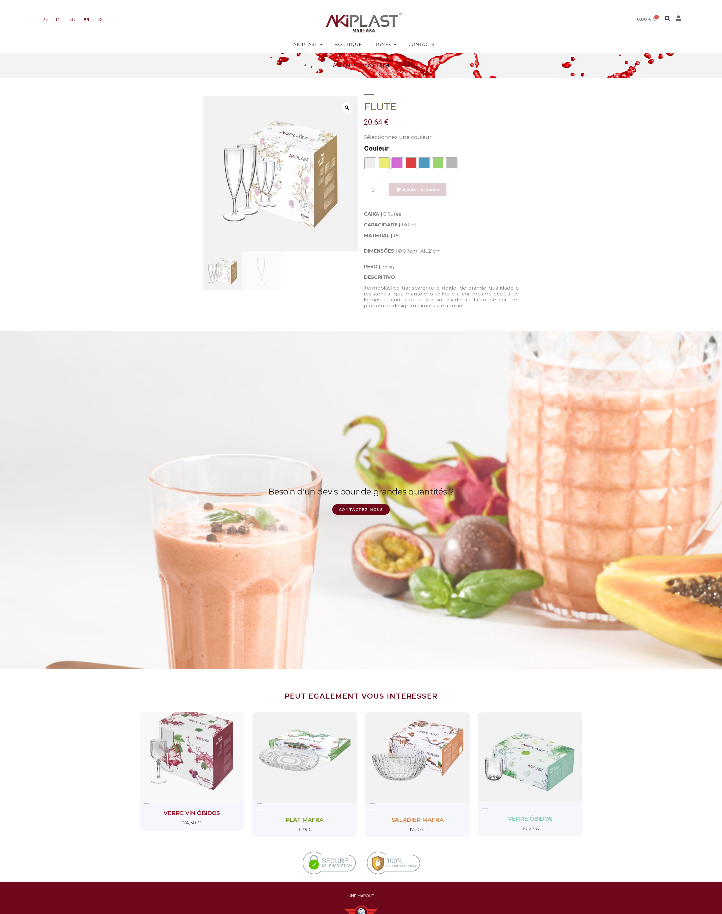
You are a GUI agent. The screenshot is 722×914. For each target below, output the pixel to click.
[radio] (370, 163)
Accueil (342, 65)
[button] (667, 19)
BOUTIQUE (348, 44)
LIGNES (382, 44)
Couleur (376, 148)
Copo (364, 65)
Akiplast (305, 44)
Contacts (421, 44)
